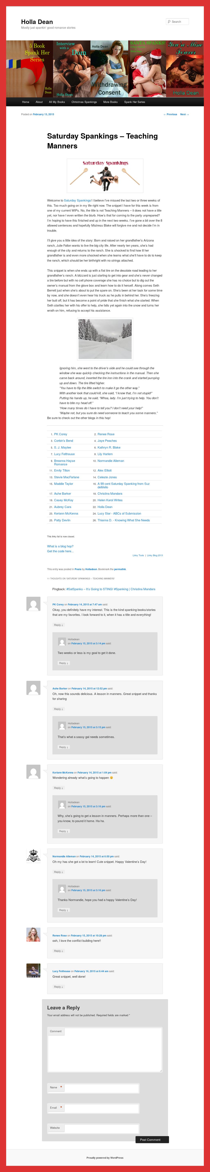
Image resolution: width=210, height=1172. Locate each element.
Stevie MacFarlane (66, 477)
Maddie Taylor (63, 483)
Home (25, 102)
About (39, 102)
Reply (58, 624)
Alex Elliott (105, 470)
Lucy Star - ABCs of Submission (119, 513)
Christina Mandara (110, 493)
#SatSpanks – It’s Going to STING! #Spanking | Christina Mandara (110, 589)
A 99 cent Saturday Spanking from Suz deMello (124, 485)
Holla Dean (37, 21)
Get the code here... (60, 551)
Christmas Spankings (84, 102)
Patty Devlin (62, 520)
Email (56, 1107)
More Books (110, 102)
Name (56, 1087)
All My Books (57, 102)
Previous (170, 114)
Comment (56, 1031)
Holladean (91, 569)
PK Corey (60, 434)
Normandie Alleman (111, 460)
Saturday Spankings (77, 200)
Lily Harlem (105, 454)
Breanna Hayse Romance (64, 462)
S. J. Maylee (62, 447)
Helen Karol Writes (110, 500)
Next (184, 114)
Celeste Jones (107, 477)
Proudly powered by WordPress (105, 1157)
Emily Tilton (62, 470)
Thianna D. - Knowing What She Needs (124, 520)
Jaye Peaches (107, 440)
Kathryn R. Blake (109, 447)
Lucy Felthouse (64, 454)
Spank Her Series (134, 102)
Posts (78, 569)
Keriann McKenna (66, 513)
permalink (120, 569)
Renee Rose (106, 434)
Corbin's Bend (63, 440)
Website (55, 1128)
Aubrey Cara (62, 507)
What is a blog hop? (60, 546)
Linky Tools (138, 555)
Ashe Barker (62, 493)
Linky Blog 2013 (155, 555)
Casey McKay (63, 500)
